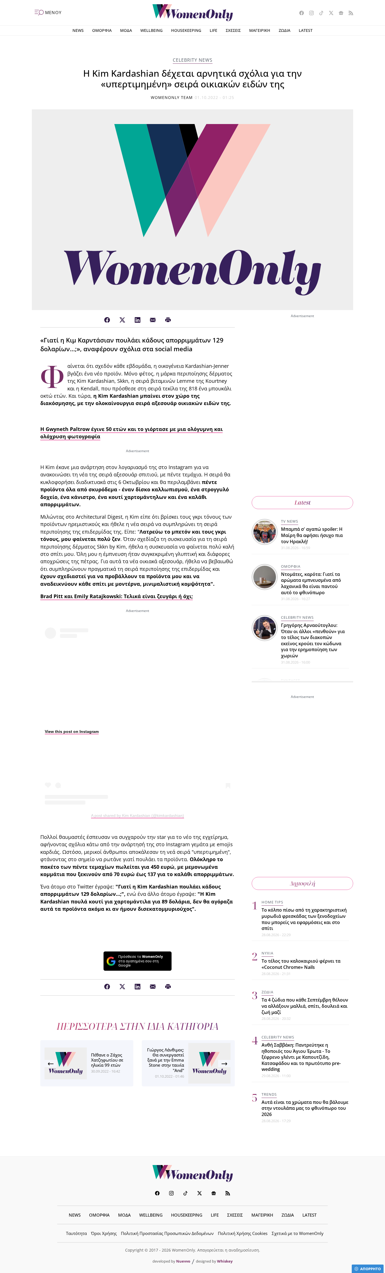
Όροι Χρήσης (104, 1233)
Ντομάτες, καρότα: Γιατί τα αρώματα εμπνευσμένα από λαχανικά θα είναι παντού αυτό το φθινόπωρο (311, 583)
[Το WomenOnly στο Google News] (339, 13)
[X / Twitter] (122, 320)
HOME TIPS (272, 902)
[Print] (168, 320)
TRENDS (269, 1094)
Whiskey (225, 1261)
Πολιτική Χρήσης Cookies (242, 1233)
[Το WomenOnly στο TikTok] (319, 13)
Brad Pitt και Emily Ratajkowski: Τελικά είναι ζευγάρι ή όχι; (116, 596)
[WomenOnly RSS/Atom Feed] (348, 13)
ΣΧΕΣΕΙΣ (233, 30)
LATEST (306, 30)
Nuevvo (183, 1261)
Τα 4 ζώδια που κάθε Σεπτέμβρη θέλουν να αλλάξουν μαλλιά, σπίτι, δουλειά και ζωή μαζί (305, 1006)
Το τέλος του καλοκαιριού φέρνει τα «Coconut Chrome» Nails (301, 964)
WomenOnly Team (172, 97)
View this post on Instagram (72, 731)
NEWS (78, 30)
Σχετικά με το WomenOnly (298, 1233)
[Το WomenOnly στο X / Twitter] (329, 13)
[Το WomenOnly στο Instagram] (309, 13)
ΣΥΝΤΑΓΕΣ (290, 680)
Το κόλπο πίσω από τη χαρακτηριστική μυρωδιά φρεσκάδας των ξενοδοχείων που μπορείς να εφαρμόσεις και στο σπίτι (304, 919)
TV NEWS (289, 521)
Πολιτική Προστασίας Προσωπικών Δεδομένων (167, 1233)
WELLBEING (151, 30)
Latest (303, 502)
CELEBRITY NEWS (193, 60)
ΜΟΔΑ (126, 30)
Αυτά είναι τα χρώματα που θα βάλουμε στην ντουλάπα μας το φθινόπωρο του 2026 (305, 1108)
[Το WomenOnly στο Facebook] (299, 13)
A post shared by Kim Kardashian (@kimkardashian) (137, 815)
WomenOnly (192, 1173)
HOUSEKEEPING (186, 30)
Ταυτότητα (76, 1233)
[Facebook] (107, 320)
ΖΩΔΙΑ (284, 30)
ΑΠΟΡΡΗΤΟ (370, 1268)
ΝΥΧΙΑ (267, 953)
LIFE (213, 30)
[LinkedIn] (137, 320)
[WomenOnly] (192, 12)
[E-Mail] (153, 320)
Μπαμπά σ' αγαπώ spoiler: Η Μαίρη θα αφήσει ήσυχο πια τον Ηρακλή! (312, 535)
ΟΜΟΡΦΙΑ (102, 30)
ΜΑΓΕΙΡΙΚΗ (259, 30)
